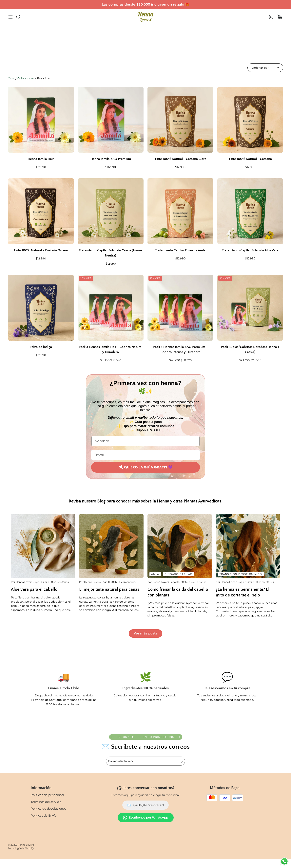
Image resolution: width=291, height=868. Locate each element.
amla (155, 574)
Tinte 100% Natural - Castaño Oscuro (41, 250)
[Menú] (10, 16)
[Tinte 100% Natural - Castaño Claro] (180, 120)
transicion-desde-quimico (241, 574)
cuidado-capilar (178, 574)
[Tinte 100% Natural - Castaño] (250, 120)
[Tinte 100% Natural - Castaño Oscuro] (41, 211)
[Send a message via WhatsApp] (284, 861)
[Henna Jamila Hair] (41, 120)
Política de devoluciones (48, 808)
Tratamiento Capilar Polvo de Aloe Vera (250, 250)
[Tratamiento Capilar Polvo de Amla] (180, 211)
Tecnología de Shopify (21, 848)
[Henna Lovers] (145, 17)
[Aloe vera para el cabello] (43, 546)
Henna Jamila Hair (41, 159)
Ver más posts (145, 633)
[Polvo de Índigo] (41, 308)
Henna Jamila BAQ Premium (110, 159)
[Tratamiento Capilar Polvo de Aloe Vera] (250, 211)
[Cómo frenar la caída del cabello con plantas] (179, 546)
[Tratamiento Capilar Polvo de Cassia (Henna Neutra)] (111, 211)
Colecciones (25, 78)
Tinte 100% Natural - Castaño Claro (180, 159)
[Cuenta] (271, 17)
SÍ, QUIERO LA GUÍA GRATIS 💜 (145, 467)
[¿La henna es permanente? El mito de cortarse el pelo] (248, 546)
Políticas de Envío (43, 815)
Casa (11, 78)
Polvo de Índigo (41, 347)
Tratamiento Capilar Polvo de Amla (180, 250)
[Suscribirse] (180, 761)
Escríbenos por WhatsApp (148, 817)
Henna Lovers (25, 844)
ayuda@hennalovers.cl (145, 805)
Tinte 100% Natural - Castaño (250, 159)
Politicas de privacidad (47, 795)
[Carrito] (280, 17)
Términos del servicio (46, 802)
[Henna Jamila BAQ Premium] (111, 120)
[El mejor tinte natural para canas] (111, 546)
